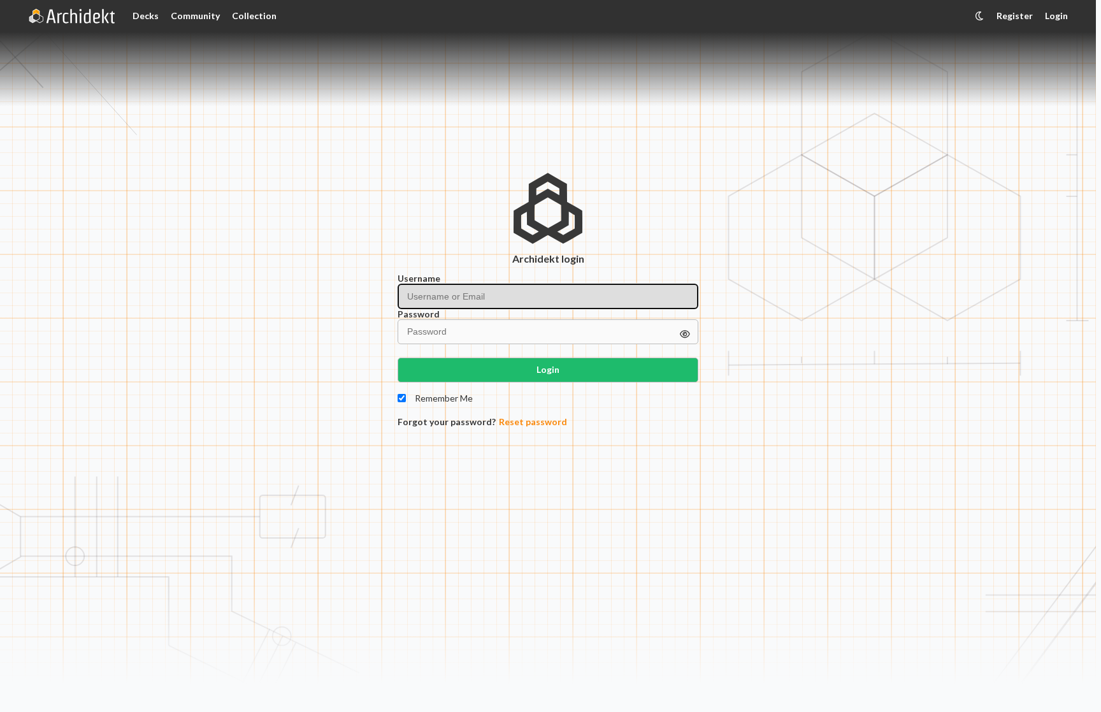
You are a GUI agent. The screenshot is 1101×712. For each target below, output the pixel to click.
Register (1015, 15)
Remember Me (444, 398)
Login (1056, 15)
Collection (254, 15)
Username (419, 278)
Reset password (533, 422)
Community (195, 15)
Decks (146, 15)
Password (419, 314)
